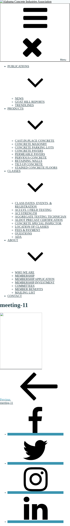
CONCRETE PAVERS (29, 150)
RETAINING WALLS (28, 160)
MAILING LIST (25, 292)
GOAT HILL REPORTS (30, 101)
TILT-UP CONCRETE (29, 164)
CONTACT (14, 295)
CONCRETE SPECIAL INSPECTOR (38, 223)
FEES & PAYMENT (27, 230)
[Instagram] (35, 492)
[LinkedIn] (35, 521)
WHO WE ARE (24, 272)
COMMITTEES (25, 285)
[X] (35, 463)
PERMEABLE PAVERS (30, 154)
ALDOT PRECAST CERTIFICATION (39, 220)
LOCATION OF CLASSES (32, 226)
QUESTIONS (23, 233)
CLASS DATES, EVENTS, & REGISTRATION (33, 205)
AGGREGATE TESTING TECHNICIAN (40, 216)
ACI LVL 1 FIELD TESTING (33, 209)
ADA (18, 236)
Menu (63, 59)
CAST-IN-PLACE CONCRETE (34, 140)
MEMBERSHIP (25, 275)
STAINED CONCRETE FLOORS (36, 167)
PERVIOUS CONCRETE (31, 157)
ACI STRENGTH (26, 213)
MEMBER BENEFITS (29, 289)
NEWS (19, 98)
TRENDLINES (24, 105)
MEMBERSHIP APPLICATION (35, 279)
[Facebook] (35, 434)
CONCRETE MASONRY (31, 144)
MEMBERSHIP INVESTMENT (35, 282)
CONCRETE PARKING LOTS (34, 147)
